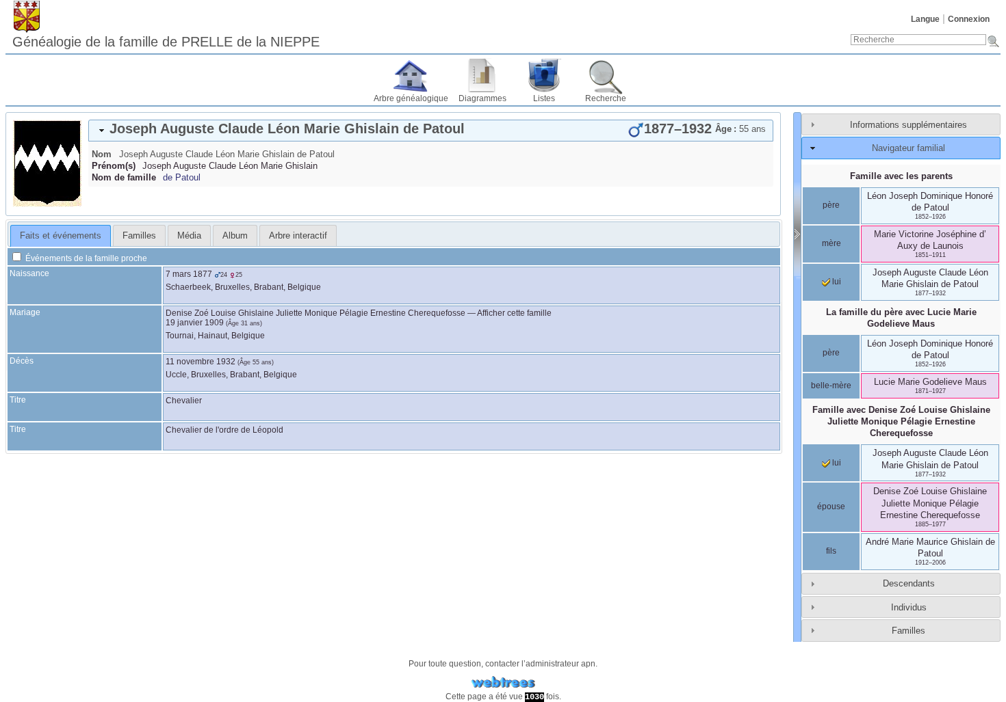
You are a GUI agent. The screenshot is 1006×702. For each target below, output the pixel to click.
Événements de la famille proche (85, 258)
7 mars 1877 (189, 274)
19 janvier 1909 (195, 322)
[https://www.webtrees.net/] (503, 682)
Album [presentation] (235, 235)
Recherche (605, 98)
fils (831, 551)
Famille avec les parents (901, 176)
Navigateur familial (908, 148)
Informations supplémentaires (908, 125)
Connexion (969, 19)
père (831, 205)
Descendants (909, 583)
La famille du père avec (901, 318)
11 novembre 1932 (200, 361)
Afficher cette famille (514, 313)
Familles (908, 630)
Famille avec (901, 421)
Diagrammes (482, 98)
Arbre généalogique (411, 98)
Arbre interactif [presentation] (298, 235)
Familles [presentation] (139, 235)
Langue (925, 19)
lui (835, 281)
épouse (831, 506)
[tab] (430, 130)
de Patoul (182, 177)
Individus (909, 607)
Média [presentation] (189, 235)
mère (831, 243)
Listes (544, 98)
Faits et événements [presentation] (60, 235)
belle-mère (831, 385)
